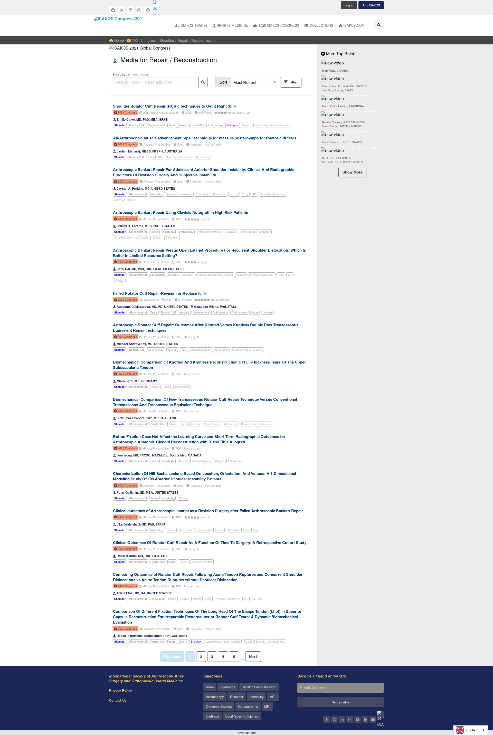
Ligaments (227, 686)
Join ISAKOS (371, 5)
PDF (178, 219)
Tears (183, 349)
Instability (256, 696)
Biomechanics (181, 387)
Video (188, 112)
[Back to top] (476, 702)
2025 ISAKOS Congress (278, 25)
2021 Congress (144, 40)
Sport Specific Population (211, 194)
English (471, 730)
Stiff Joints (233, 530)
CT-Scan (119, 280)
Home (118, 40)
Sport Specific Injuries (179, 157)
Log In (349, 5)
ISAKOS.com (354, 25)
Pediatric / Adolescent (179, 194)
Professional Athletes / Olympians (217, 232)
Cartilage (267, 312)
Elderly (183, 641)
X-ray (245, 194)
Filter (293, 82)
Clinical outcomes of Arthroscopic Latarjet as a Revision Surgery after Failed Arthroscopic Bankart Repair (208, 510)
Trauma (219, 530)
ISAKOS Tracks (194, 25)
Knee (210, 686)
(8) (230, 106)
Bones (254, 312)
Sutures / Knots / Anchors (247, 349)
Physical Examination (261, 274)
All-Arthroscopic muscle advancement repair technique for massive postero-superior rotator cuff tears (204, 138)
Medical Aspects (201, 461)
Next (253, 656)
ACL (273, 696)
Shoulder (196, 641)
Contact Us (117, 700)
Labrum (234, 194)
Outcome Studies (124, 200)
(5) (200, 293)
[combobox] (470, 730)
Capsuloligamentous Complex (272, 125)
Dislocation (172, 237)
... (242, 658)
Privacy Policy (120, 690)
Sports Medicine (232, 25)
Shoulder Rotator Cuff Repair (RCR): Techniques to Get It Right (170, 106)
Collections (321, 25)
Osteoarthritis (203, 530)
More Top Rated (340, 53)
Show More (353, 172)
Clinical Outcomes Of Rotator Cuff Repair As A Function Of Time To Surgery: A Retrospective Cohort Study (209, 542)
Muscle (172, 599)
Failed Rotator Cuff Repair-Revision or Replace (155, 293)
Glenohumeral (155, 349)
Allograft (219, 461)
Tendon (246, 125)
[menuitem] (191, 25)
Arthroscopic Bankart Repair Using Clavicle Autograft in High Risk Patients (180, 212)
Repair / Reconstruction (258, 686)
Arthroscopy (202, 157)
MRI (160, 157)
